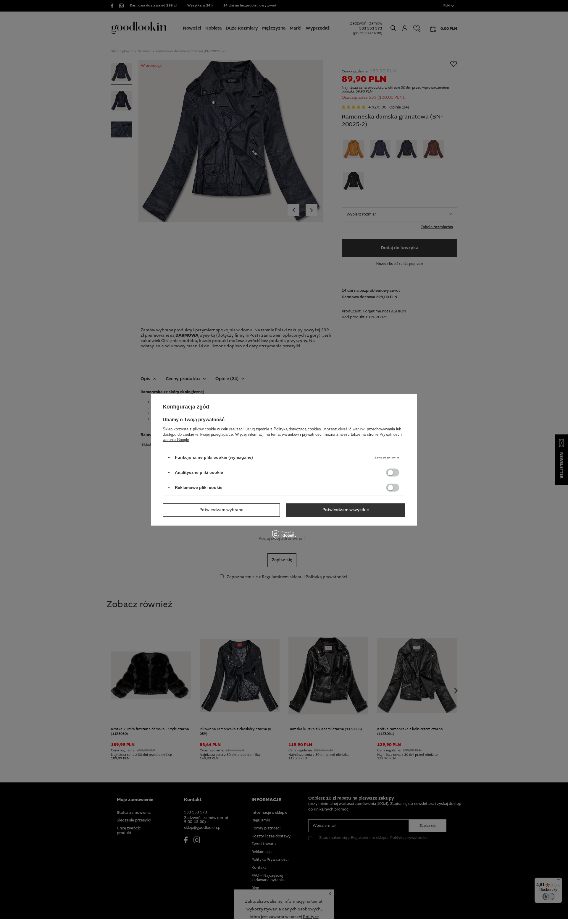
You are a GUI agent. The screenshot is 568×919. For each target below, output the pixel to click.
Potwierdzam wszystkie (345, 510)
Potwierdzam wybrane (221, 510)
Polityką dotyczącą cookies (297, 429)
